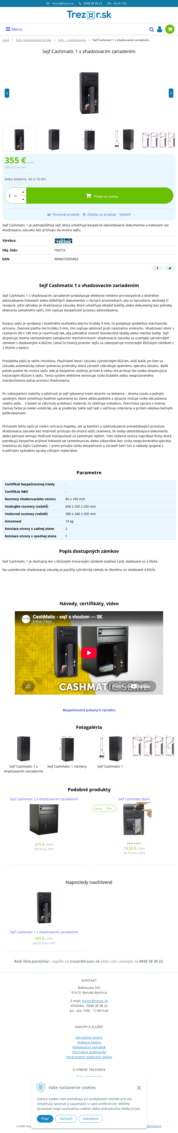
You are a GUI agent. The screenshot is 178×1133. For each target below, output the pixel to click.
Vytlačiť (124, 214)
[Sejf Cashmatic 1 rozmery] (67, 748)
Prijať (45, 1118)
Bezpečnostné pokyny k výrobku (89, 710)
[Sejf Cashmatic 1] (110, 748)
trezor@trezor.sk (63, 3)
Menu (16, 29)
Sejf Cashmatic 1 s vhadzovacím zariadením (44, 932)
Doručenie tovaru (89, 1037)
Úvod (5, 40)
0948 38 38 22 (93, 3)
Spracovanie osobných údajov (89, 1057)
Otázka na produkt (101, 214)
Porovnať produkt (65, 214)
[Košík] (170, 29)
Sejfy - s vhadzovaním (72, 40)
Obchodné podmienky (89, 1052)
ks (15, 196)
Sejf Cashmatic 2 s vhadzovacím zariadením (44, 799)
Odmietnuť (91, 1118)
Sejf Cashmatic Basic (134, 799)
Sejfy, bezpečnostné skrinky (33, 40)
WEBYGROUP (154, 1126)
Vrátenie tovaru (89, 1042)
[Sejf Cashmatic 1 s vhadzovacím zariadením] (89, 93)
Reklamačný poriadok (89, 1047)
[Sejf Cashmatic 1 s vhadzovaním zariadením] (24, 748)
